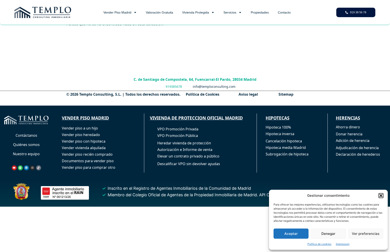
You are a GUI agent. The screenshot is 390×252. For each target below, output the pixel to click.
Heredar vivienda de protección (184, 143)
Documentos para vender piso (88, 160)
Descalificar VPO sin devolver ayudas (188, 163)
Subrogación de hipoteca (287, 154)
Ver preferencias (365, 233)
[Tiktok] (38, 167)
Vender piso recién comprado (87, 154)
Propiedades (260, 12)
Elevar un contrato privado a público (188, 156)
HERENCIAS (348, 118)
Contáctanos (26, 135)
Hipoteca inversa (280, 133)
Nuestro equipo (26, 153)
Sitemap (286, 94)
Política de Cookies (202, 94)
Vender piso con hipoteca (83, 141)
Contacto (284, 12)
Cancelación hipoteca (284, 141)
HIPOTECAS (277, 118)
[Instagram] (32, 167)
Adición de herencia (352, 140)
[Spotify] (20, 167)
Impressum (342, 244)
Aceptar (291, 233)
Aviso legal (248, 94)
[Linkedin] (26, 167)
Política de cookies (319, 244)
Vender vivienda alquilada (84, 147)
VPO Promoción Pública (177, 135)
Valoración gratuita (159, 12)
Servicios (229, 12)
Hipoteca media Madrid (286, 147)
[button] (381, 195)
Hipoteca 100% (278, 127)
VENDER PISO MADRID (85, 118)
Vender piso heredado (81, 134)
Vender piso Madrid (117, 12)
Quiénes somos (26, 144)
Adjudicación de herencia (357, 147)
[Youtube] (14, 167)
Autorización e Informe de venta (184, 149)
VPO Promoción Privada (177, 129)
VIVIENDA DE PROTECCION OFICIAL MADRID (196, 118)
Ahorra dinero (348, 127)
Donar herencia (349, 134)
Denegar (328, 233)
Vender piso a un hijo (80, 128)
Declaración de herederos (358, 154)
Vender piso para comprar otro (88, 167)
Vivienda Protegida (195, 12)
